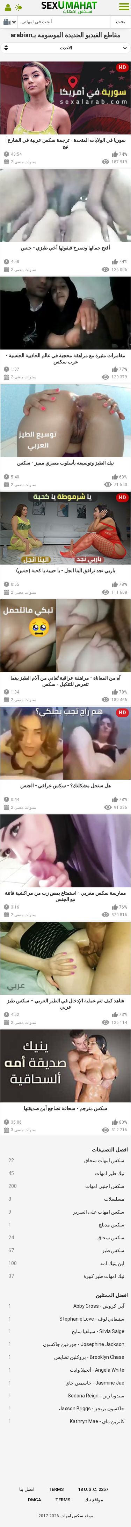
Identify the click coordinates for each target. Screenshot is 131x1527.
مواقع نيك (94, 1499)
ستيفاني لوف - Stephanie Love (66, 1319)
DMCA (34, 1499)
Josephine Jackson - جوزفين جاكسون (66, 1344)
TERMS (56, 1489)
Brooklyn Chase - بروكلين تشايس (66, 1357)
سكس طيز (66, 1250)
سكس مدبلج (66, 1225)
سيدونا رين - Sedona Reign (66, 1395)
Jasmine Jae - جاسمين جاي (66, 1383)
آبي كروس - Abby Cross (66, 1306)
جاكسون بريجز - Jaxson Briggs (66, 1408)
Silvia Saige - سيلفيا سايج (66, 1331)
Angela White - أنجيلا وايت (66, 1370)
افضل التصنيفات (110, 1150)
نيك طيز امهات (66, 1173)
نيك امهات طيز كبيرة (66, 1276)
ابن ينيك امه (66, 1263)
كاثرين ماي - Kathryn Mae (66, 1421)
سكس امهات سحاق (66, 1160)
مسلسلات (66, 1199)
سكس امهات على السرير (66, 1212)
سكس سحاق (66, 1237)
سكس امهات (71, 1515)
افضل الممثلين (112, 1295)
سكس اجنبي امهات (66, 1186)
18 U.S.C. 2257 (93, 1489)
